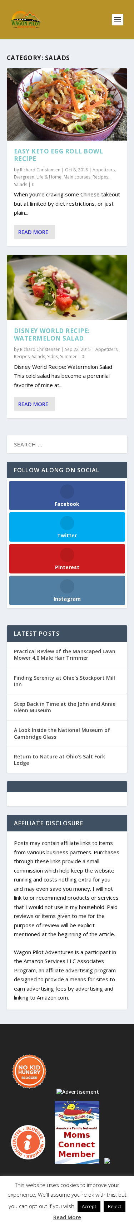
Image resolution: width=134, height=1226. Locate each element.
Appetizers (104, 170)
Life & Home (48, 177)
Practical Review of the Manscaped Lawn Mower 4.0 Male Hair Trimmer (64, 654)
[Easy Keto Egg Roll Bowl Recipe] (67, 104)
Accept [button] (89, 1206)
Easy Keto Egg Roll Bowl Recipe (58, 155)
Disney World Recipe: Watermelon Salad (52, 334)
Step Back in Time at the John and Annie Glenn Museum (64, 707)
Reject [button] (114, 1206)
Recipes (100, 177)
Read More (33, 231)
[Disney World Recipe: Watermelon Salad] (67, 288)
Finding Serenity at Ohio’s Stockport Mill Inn (64, 681)
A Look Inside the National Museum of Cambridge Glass (62, 733)
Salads (20, 184)
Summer (68, 356)
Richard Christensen (40, 170)
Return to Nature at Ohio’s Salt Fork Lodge (59, 759)
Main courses (77, 177)
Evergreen (24, 177)
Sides (52, 356)
